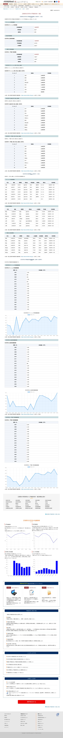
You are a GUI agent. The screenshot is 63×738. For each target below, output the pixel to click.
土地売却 (12, 7)
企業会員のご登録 (23, 715)
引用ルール (6, 723)
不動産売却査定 (6, 5)
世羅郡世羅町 (38, 508)
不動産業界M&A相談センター (42, 717)
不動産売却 (5, 3)
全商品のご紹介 (23, 721)
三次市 (46, 503)
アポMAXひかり (40, 727)
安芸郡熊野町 (38, 506)
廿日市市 (37, 505)
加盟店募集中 (50, 1)
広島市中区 (8, 500)
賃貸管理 (29, 3)
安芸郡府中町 (18, 506)
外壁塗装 (41, 3)
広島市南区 (27, 500)
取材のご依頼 (22, 725)
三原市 (7, 503)
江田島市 (7, 506)
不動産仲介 (36, 7)
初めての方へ (39, 1)
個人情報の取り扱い (7, 719)
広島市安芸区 (18, 501)
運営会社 (5, 715)
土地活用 (24, 3)
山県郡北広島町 (19, 508)
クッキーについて (7, 721)
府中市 (36, 503)
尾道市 (17, 503)
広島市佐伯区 (28, 501)
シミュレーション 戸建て (37, 5)
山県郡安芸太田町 (9, 508)
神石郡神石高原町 (48, 508)
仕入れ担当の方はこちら (24, 717)
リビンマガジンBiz (40, 729)
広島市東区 (18, 500)
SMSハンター (40, 721)
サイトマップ (6, 727)
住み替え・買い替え (24, 7)
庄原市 (7, 505)
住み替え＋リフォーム (35, 3)
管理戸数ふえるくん (41, 723)
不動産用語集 (6, 725)
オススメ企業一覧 (14, 5)
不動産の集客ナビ (40, 719)
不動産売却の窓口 (40, 715)
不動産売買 (31, 7)
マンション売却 (6, 7)
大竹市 (17, 505)
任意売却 (15, 3)
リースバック (20, 3)
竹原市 (46, 501)
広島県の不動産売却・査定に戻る (53, 514)
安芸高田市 (47, 505)
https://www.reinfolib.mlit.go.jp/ (27, 95)
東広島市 (27, 505)
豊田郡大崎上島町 (28, 508)
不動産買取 (11, 3)
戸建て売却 (17, 7)
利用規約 (5, 717)
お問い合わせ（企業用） (24, 723)
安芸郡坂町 (47, 506)
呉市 (36, 501)
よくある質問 (45, 1)
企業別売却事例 (21, 5)
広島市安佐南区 (48, 500)
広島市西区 (37, 500)
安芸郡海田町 (28, 506)
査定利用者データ (28, 5)
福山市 (26, 503)
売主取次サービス (23, 719)
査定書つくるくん (40, 725)
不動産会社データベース (48, 3)
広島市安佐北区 (9, 501)
